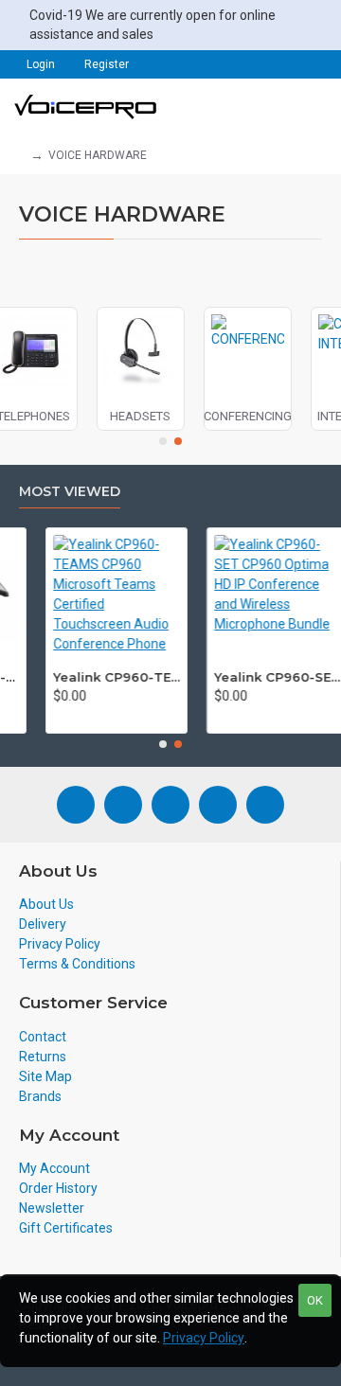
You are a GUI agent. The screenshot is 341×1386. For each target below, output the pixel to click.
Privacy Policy (203, 1337)
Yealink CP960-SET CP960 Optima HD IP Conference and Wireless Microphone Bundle (267, 676)
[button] (163, 441)
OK (315, 1300)
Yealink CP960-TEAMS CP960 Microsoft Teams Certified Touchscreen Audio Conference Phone (106, 676)
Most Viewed (69, 492)
